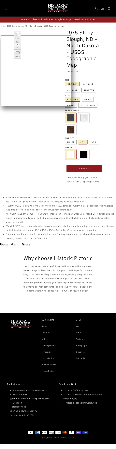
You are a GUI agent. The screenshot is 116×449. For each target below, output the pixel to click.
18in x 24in (72, 84)
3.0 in (94, 142)
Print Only (72, 99)
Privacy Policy (47, 371)
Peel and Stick (88, 105)
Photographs (82, 345)
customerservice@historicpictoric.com (29, 398)
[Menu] (6, 8)
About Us (45, 332)
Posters (79, 339)
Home (2, 26)
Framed (88, 99)
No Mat (70, 142)
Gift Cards (80, 358)
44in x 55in (89, 90)
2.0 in (82, 142)
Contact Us (46, 352)
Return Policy (47, 358)
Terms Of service (48, 364)
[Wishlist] (1, 446)
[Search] (96, 8)
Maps (78, 326)
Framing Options (49, 345)
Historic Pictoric (53, 438)
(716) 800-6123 (36, 390)
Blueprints (80, 352)
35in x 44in (72, 90)
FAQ (43, 339)
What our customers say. (76, 290)
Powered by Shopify (67, 438)
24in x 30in (88, 84)
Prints (78, 332)
